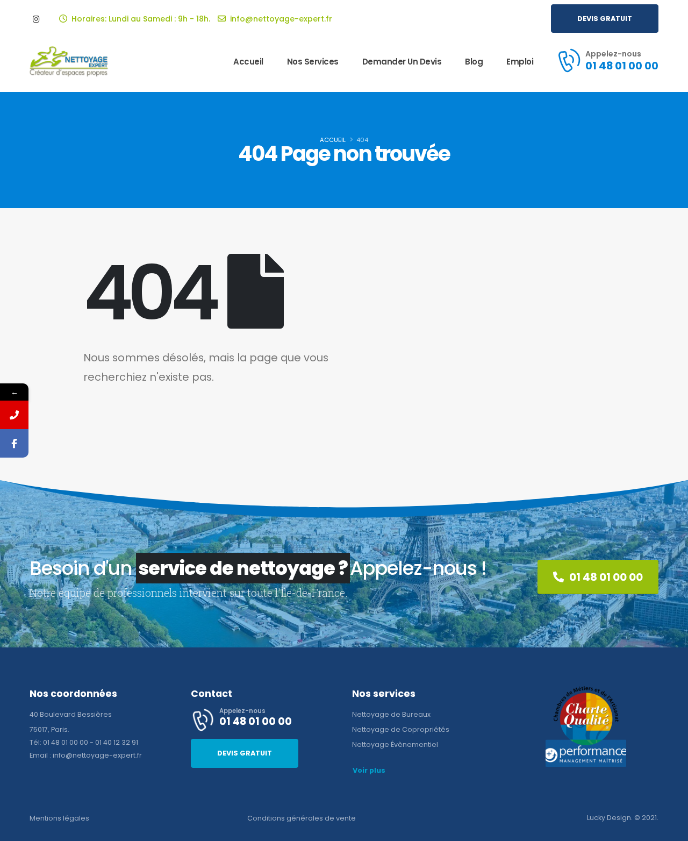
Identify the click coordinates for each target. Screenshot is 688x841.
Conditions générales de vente (301, 818)
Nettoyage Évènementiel (395, 744)
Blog (474, 61)
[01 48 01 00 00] (14, 415)
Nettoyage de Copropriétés (400, 729)
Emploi (519, 61)
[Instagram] (36, 19)
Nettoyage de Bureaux (391, 714)
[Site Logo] (69, 62)
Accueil (248, 61)
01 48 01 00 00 (65, 742)
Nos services (313, 61)
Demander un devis (402, 61)
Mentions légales (59, 818)
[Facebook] (14, 443)
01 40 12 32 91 (116, 742)
